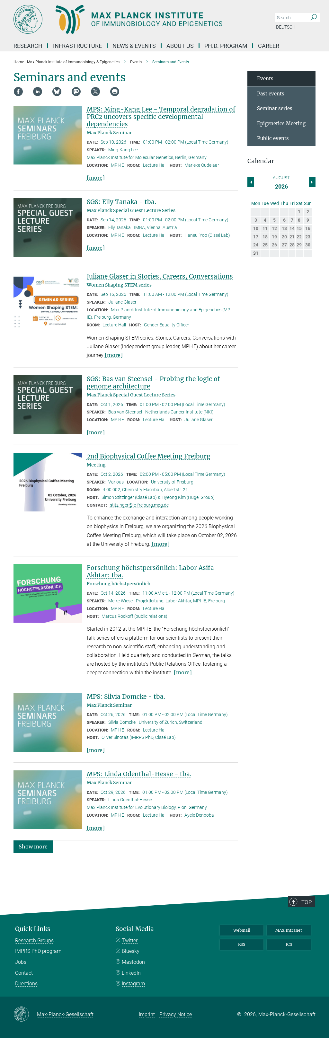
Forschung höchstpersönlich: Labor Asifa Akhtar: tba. (150, 571)
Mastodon (133, 962)
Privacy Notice (175, 1014)
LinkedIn (131, 973)
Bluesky (130, 951)
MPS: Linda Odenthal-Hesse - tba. (139, 774)
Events (265, 78)
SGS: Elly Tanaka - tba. (121, 202)
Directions (26, 983)
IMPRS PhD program (38, 951)
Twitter (130, 940)
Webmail (241, 930)
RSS (241, 944)
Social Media (135, 929)
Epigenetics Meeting (281, 123)
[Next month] (250, 182)
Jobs (20, 962)
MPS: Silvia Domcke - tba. (126, 696)
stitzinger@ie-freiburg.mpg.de (139, 505)
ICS (289, 944)
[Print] (115, 91)
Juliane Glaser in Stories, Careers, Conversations (160, 276)
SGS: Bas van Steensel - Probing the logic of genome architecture (153, 382)
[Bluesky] (57, 91)
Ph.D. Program (225, 45)
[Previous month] (312, 182)
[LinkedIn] (37, 91)
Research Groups (34, 940)
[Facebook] (18, 91)
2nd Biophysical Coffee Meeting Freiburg (148, 456)
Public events (273, 138)
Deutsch (286, 27)
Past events (270, 94)
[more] (96, 177)
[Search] (313, 17)
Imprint (147, 1014)
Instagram (133, 983)
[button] (33, 846)
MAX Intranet (288, 930)
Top (306, 902)
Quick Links (32, 929)
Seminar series (274, 108)
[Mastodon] (76, 91)
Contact (24, 973)
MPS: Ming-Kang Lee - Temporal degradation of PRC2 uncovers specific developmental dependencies (161, 116)
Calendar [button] (260, 161)
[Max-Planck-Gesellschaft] (25, 1014)
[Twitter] (95, 91)
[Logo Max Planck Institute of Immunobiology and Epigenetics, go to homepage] (133, 19)
